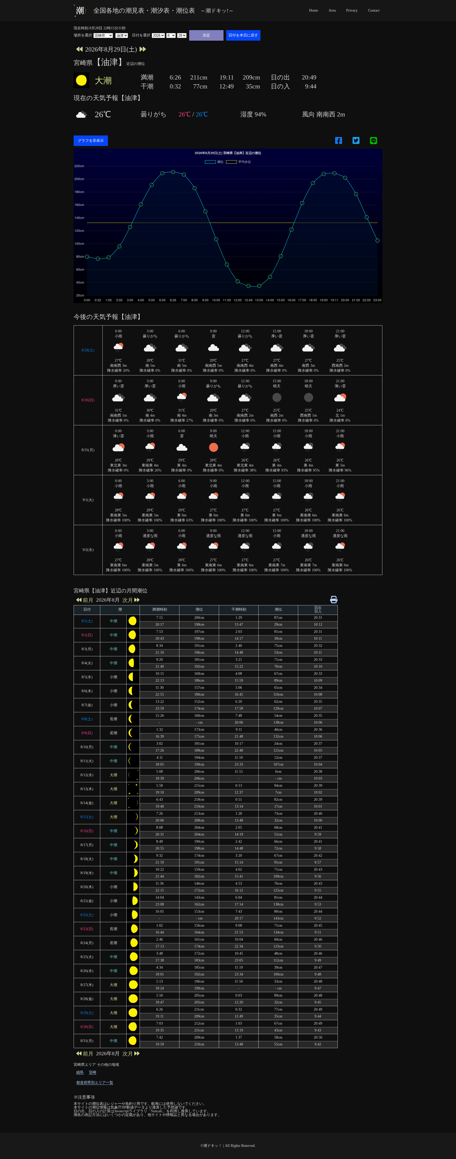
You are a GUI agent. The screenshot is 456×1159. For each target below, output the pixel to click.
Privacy (352, 10)
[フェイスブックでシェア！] (338, 140)
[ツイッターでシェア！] (356, 140)
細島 (80, 1072)
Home (313, 10)
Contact (373, 10)
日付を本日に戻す (243, 35)
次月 (127, 600)
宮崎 (92, 1072)
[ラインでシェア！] (373, 141)
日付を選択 (141, 35)
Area (332, 10)
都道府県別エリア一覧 (94, 1083)
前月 (88, 600)
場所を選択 (83, 35)
